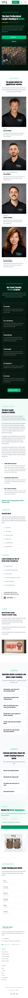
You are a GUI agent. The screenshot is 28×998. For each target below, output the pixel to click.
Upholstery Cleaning (5, 954)
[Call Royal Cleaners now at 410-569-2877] (21, 2)
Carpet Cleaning (4, 952)
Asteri (13, 990)
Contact (3, 975)
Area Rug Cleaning (5, 959)
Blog (2, 973)
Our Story (3, 971)
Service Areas (4, 980)
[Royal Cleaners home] (4, 2)
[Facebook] (11, 994)
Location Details (4, 977)
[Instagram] (14, 994)
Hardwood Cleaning (5, 961)
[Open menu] (25, 2)
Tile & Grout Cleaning (5, 956)
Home (3, 968)
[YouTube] (17, 994)
